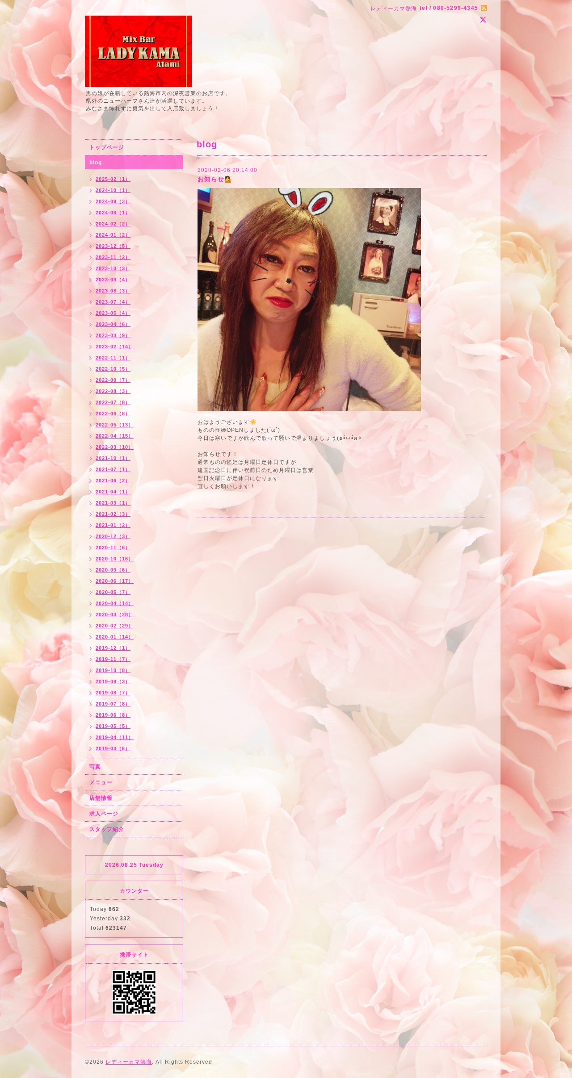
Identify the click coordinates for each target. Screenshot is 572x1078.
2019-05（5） (113, 726)
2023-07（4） (113, 302)
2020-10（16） (115, 558)
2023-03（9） (113, 335)
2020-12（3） (113, 536)
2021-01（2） (113, 525)
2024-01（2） (113, 235)
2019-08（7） (113, 692)
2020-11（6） (113, 547)
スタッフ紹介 (106, 829)
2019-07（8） (113, 703)
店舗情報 (101, 798)
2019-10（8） (113, 670)
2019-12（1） (113, 648)
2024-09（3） (113, 201)
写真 (95, 767)
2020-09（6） (113, 569)
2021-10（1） (113, 458)
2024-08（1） (113, 212)
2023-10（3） (113, 268)
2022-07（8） (113, 402)
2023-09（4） (113, 279)
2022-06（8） (113, 413)
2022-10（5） (113, 369)
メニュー (101, 782)
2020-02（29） (115, 625)
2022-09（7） (113, 380)
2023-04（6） (113, 324)
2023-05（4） (113, 313)
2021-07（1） (113, 469)
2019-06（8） (113, 715)
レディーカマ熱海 (128, 1062)
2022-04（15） (115, 436)
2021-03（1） (113, 503)
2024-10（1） (113, 190)
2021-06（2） (113, 480)
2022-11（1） (113, 357)
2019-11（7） (113, 659)
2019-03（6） (113, 748)
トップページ (106, 147)
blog (95, 162)
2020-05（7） (113, 592)
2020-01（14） (115, 636)
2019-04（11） (115, 737)
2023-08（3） (113, 290)
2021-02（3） (113, 514)
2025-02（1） (113, 179)
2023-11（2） (113, 257)
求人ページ (103, 814)
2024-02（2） (113, 223)
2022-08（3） (113, 391)
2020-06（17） (115, 581)
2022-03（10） (115, 447)
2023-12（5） (113, 246)
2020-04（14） (115, 603)
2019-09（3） (113, 681)
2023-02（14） (115, 346)
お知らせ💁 (215, 179)
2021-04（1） (113, 491)
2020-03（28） (115, 614)
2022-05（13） (115, 424)
